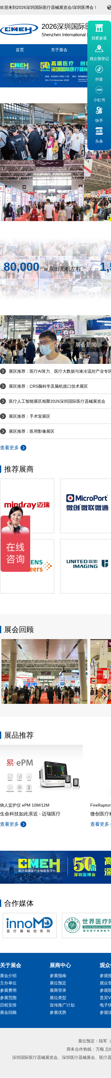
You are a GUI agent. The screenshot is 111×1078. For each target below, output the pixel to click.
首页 (20, 50)
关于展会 (59, 50)
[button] (55, 83)
